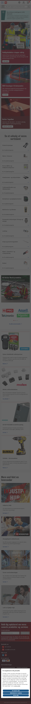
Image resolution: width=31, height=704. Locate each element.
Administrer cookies (16, 693)
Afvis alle (16, 695)
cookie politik (17, 686)
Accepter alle (16, 690)
